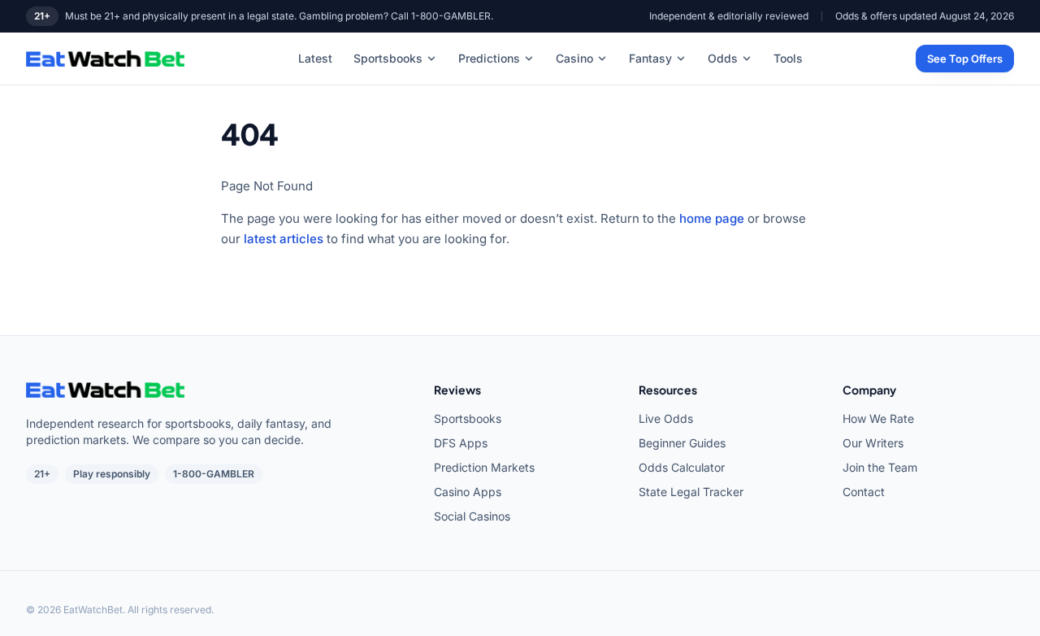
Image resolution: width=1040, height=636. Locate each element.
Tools (788, 58)
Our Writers (873, 443)
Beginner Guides (682, 443)
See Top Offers (965, 58)
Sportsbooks (387, 58)
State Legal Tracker (691, 492)
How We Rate (878, 418)
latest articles (283, 238)
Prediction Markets (484, 467)
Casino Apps (467, 492)
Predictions (489, 58)
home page (711, 218)
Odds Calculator (682, 467)
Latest (315, 58)
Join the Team (880, 467)
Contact (864, 492)
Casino (574, 58)
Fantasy (650, 58)
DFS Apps (461, 443)
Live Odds (666, 418)
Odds (723, 58)
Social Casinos (472, 516)
